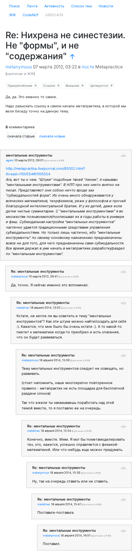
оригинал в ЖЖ (20, 74)
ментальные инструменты (29, 155)
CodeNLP (30, 15)
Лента (32, 6)
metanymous (19, 66)
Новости (106, 6)
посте (88, 66)
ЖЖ (12, 15)
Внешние (74, 85)
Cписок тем (81, 6)
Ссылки (51, 85)
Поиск (14, 6)
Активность (54, 6)
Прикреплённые (22, 85)
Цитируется (101, 85)
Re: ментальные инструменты (37, 271)
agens (10, 160)
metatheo (22, 307)
